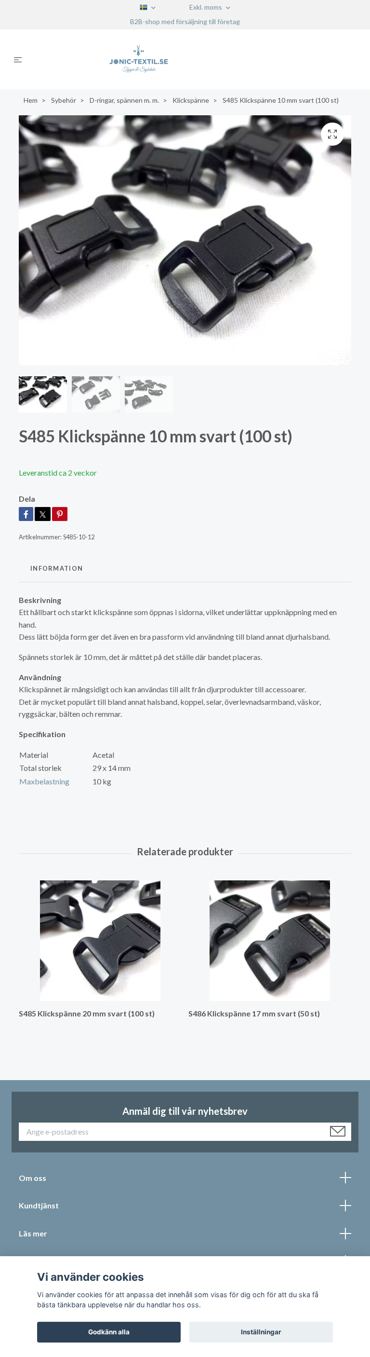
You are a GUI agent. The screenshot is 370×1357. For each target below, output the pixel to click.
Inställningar (261, 1332)
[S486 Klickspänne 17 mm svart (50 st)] (269, 940)
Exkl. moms (206, 7)
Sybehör (63, 100)
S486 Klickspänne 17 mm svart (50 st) (254, 1013)
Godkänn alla (109, 1332)
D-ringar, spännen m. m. (124, 100)
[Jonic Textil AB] (192, 59)
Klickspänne (190, 100)
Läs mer (33, 1233)
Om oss (32, 1177)
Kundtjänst (39, 1205)
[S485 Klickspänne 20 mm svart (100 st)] (100, 940)
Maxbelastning (44, 781)
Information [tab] (56, 568)
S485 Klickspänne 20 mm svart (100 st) (87, 1013)
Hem (31, 100)
